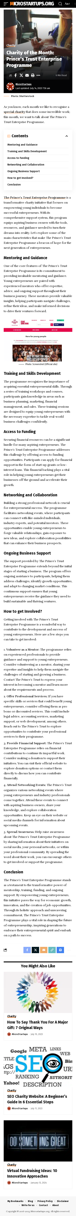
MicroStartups (24, 84)
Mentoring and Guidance (22, 144)
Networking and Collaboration (25, 164)
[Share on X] (21, 75)
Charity (10, 45)
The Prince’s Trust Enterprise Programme (35, 197)
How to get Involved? (20, 178)
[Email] (27, 75)
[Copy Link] (52, 950)
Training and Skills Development (27, 151)
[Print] (32, 75)
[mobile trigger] (7, 4)
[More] (38, 75)
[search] (60, 4)
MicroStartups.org (32, 4)
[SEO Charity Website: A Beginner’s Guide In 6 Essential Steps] (38, 1066)
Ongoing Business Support (23, 171)
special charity (14, 112)
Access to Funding (18, 158)
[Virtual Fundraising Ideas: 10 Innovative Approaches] (38, 1141)
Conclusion (14, 184)
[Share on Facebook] (15, 75)
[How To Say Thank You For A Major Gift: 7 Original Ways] (38, 992)
